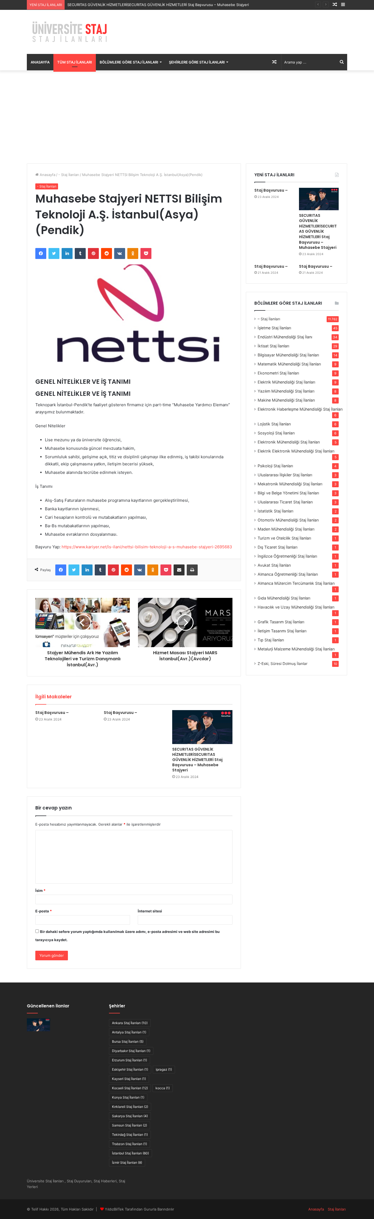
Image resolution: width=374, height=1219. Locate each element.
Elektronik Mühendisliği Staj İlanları (289, 442)
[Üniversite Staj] (70, 32)
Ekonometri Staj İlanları (278, 373)
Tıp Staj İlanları (271, 640)
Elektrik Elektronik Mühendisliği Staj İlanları (296, 451)
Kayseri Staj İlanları (129, 1079)
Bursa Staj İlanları (127, 1041)
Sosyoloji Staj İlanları (276, 433)
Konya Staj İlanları (128, 1097)
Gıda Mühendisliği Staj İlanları (284, 598)
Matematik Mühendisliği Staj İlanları (289, 364)
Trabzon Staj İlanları (129, 1144)
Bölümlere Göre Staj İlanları (129, 62)
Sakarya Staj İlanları (130, 1116)
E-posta (43, 911)
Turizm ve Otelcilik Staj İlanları (284, 538)
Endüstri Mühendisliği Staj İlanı (285, 337)
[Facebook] (40, 253)
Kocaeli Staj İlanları (130, 1088)
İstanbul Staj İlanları (130, 1153)
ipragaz (164, 1069)
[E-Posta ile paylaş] (179, 569)
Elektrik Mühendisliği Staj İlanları (286, 382)
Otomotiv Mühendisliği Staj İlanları (288, 520)
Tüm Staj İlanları (74, 62)
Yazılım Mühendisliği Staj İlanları (286, 391)
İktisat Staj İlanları (273, 346)
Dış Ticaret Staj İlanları (277, 547)
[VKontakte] (119, 253)
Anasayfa (40, 62)
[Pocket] (145, 253)
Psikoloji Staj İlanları (275, 465)
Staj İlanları (337, 1209)
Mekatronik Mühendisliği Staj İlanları (290, 484)
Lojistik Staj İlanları (274, 424)
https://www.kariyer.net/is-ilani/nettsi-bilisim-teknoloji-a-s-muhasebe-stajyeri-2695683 (147, 546)
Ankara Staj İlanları (130, 1023)
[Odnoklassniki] (132, 253)
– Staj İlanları (269, 319)
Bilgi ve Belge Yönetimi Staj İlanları (288, 493)
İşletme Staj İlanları (274, 327)
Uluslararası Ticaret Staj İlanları (285, 502)
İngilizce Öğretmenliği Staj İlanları (287, 556)
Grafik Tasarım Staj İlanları (281, 621)
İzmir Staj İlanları (127, 1162)
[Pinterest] (93, 253)
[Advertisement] (187, 117)
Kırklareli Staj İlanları (130, 1107)
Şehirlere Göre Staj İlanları (197, 62)
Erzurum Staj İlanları (129, 1060)
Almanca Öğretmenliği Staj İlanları (288, 574)
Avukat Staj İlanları (274, 565)
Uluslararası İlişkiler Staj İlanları (285, 474)
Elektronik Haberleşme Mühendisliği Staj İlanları (300, 409)
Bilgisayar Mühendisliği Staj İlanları (288, 355)
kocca (163, 1088)
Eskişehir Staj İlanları (130, 1069)
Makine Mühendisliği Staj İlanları (286, 400)
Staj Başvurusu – (52, 712)
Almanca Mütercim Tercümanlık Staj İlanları (296, 583)
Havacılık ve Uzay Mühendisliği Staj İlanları (296, 607)
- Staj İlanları (68, 174)
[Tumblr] (80, 253)
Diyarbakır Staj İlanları (131, 1051)
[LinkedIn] (67, 253)
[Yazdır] (192, 569)
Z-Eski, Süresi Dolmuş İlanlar (282, 663)
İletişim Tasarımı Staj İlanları (282, 631)
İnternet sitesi (150, 911)
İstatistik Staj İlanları (275, 511)
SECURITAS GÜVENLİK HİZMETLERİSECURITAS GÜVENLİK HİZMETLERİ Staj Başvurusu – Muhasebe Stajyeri (158, 4)
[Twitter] (53, 253)
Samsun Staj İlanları (129, 1125)
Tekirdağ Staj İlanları (130, 1134)
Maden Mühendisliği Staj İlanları (286, 529)
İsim (40, 890)
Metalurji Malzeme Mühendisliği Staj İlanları (296, 649)
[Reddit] (106, 253)
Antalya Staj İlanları (129, 1032)
